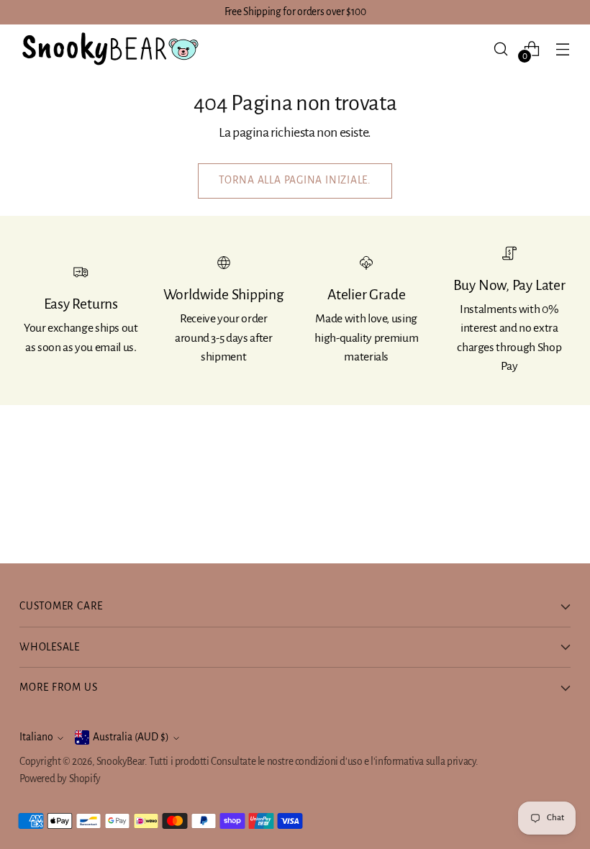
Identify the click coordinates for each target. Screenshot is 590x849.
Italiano (36, 737)
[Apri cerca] (501, 48)
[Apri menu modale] (563, 48)
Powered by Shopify (60, 778)
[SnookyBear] (109, 49)
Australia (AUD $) (131, 737)
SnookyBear (120, 761)
